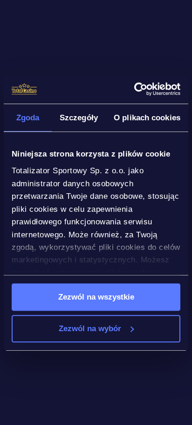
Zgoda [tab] (28, 117)
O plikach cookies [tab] (147, 117)
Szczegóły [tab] (79, 117)
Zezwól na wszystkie (96, 296)
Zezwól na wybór (90, 328)
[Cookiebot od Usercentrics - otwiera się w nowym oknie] (139, 89)
